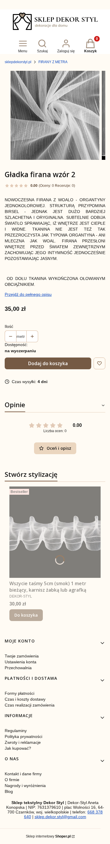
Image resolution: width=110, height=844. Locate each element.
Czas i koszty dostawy (25, 699)
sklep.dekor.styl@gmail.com (60, 816)
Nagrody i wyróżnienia (25, 785)
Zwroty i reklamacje (23, 742)
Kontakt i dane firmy (23, 773)
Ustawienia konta (20, 662)
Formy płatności (19, 693)
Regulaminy (16, 730)
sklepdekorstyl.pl (18, 62)
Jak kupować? (18, 748)
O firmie (12, 779)
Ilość (9, 326)
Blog (9, 791)
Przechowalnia (18, 667)
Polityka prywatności (23, 736)
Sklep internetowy (48, 836)
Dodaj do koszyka (48, 363)
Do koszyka (26, 615)
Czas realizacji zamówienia (30, 705)
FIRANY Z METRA (52, 62)
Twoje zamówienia (22, 656)
